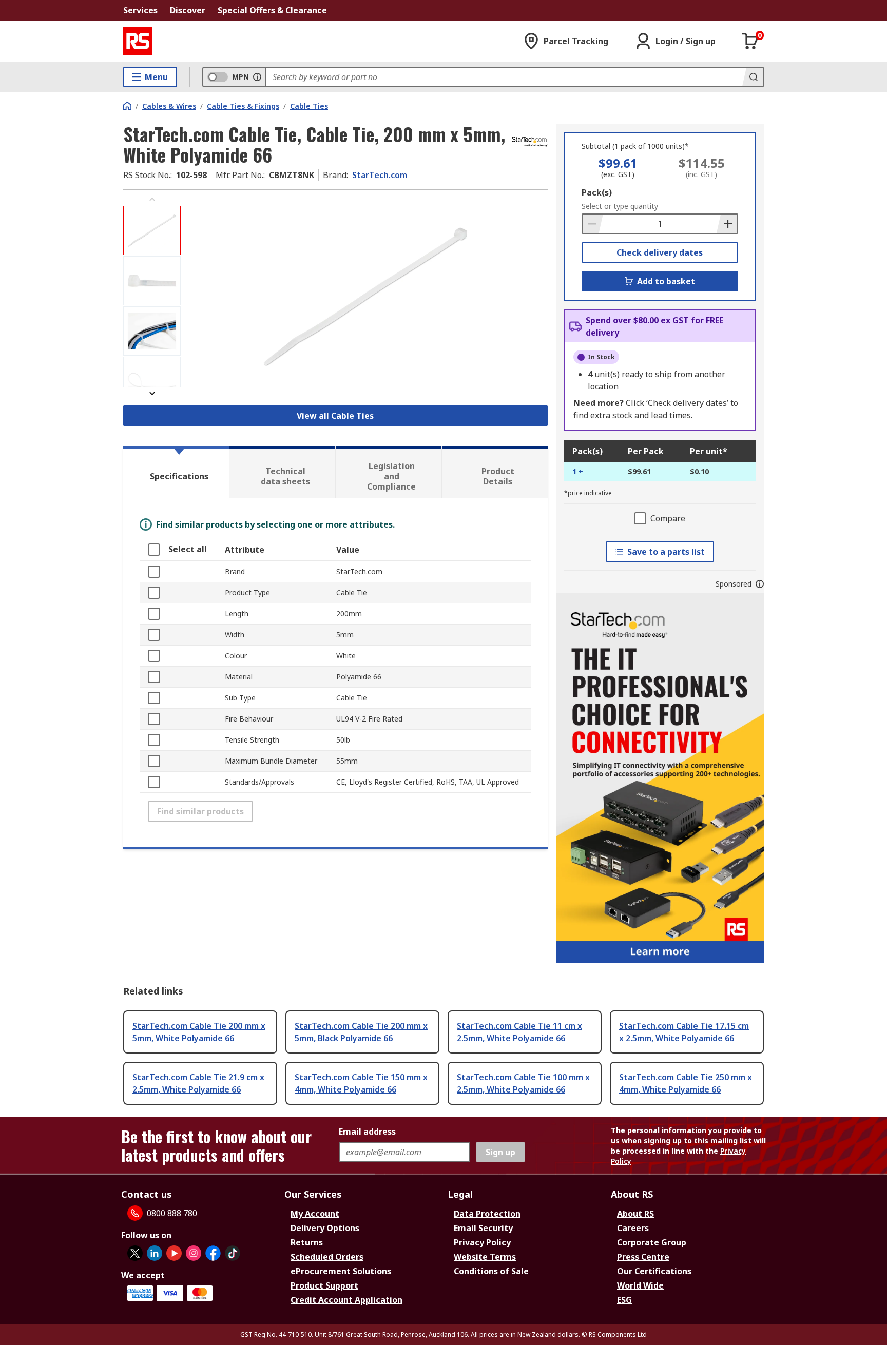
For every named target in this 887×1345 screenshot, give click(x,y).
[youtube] (174, 1253)
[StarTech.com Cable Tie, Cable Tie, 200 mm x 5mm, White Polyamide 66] (365, 296)
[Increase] (727, 224)
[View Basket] (750, 41)
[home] (127, 106)
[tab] (176, 472)
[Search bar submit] (752, 77)
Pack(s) (597, 192)
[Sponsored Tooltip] (760, 584)
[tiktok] (232, 1253)
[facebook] (213, 1253)
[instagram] (193, 1253)
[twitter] (135, 1253)
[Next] (152, 393)
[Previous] (152, 199)
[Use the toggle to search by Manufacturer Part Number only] (257, 77)
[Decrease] (593, 224)
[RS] (137, 41)
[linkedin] (154, 1253)
